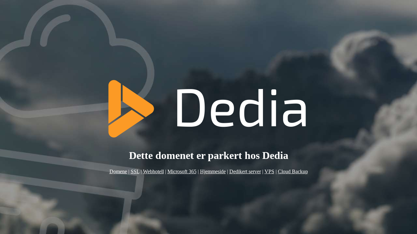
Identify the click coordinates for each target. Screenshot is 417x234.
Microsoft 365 (181, 171)
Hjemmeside (213, 171)
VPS (269, 171)
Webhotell (153, 171)
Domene (118, 171)
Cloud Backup (293, 171)
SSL (135, 171)
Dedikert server (245, 171)
